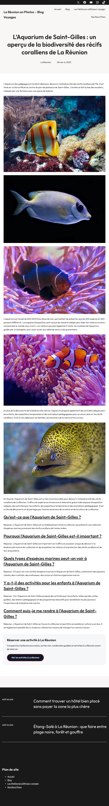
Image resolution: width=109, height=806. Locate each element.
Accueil (57, 9)
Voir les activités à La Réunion (25, 657)
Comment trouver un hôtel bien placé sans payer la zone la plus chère (66, 703)
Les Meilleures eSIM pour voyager (89, 9)
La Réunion (46, 62)
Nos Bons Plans (98, 17)
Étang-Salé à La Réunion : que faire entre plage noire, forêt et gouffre (69, 729)
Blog (67, 9)
